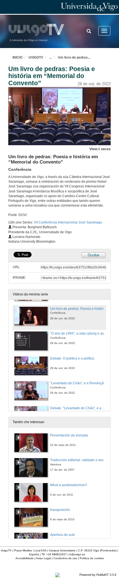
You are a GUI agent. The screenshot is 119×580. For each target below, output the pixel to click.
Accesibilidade (24, 558)
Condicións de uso (65, 558)
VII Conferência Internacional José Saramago (68, 222)
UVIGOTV (36, 57)
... (50, 57)
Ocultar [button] (93, 255)
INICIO (17, 57)
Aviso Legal (43, 558)
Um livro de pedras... (74, 57)
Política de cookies (92, 558)
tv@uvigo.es (77, 554)
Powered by (97, 574)
